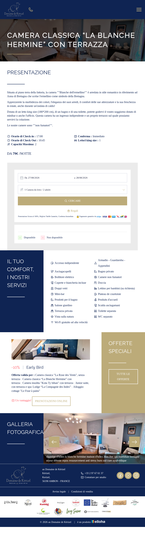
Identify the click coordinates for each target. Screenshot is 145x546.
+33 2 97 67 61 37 (94, 473)
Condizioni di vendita (82, 491)
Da (26, 177)
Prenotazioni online (51, 401)
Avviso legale (59, 491)
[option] (50, 372)
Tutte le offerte (123, 376)
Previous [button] (54, 442)
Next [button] (134, 442)
